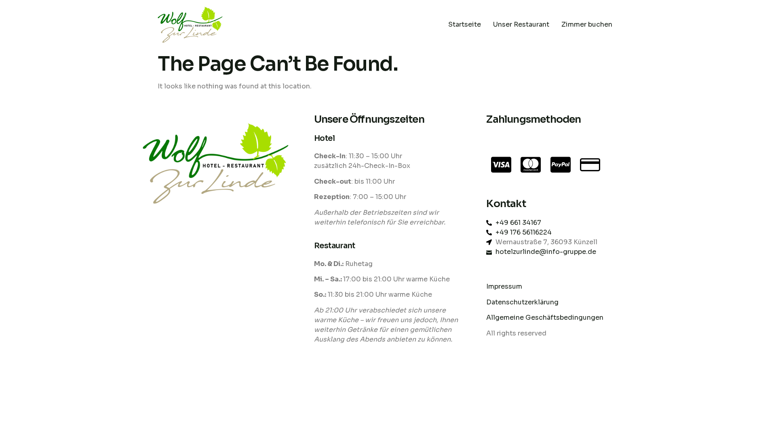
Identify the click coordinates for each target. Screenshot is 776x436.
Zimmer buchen (586, 24)
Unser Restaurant (521, 24)
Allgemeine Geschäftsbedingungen (544, 317)
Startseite (464, 24)
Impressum (504, 286)
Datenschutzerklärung (523, 302)
